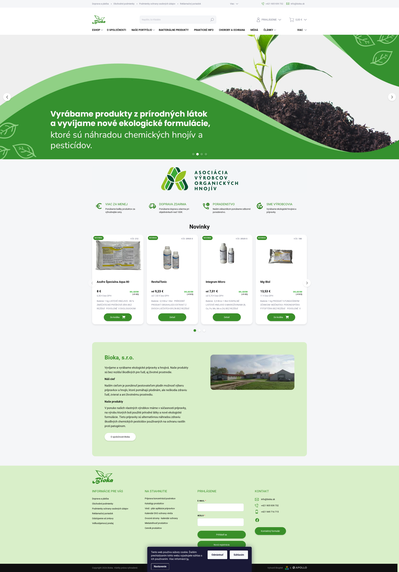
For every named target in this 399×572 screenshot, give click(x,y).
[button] (16, 97)
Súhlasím (239, 554)
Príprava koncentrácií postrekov (160, 498)
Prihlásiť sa (221, 534)
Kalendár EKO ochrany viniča (159, 513)
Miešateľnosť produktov (156, 523)
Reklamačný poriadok (190, 3)
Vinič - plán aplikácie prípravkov (160, 508)
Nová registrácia (222, 545)
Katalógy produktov (154, 503)
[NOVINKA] (118, 257)
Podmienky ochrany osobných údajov (157, 3)
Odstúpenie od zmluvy (102, 518)
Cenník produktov (153, 528)
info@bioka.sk (268, 499)
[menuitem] (98, 30)
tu (187, 559)
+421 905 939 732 (270, 505)
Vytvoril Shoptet (275, 568)
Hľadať (212, 19)
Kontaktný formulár (270, 531)
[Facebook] (257, 519)
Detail (172, 317)
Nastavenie (160, 566)
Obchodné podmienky (124, 3)
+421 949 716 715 (270, 511)
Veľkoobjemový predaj (102, 523)
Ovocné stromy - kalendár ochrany (161, 518)
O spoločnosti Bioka (120, 437)
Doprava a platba (100, 3)
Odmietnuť (217, 554)
